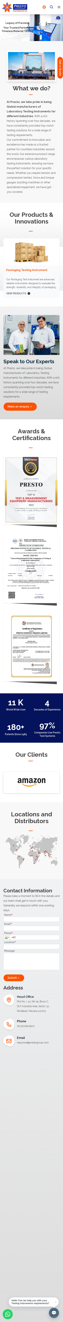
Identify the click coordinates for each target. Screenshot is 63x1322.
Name (8, 914)
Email (8, 923)
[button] (7, 937)
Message (9, 950)
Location (10, 942)
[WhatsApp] (8, 1314)
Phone (8, 933)
